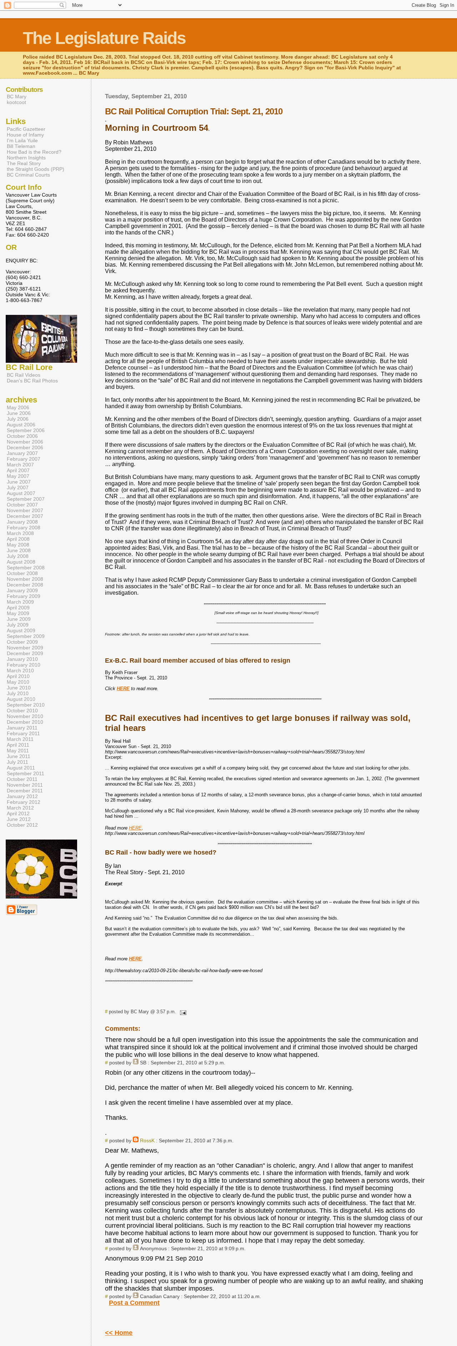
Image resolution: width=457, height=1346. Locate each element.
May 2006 (18, 407)
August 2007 (21, 493)
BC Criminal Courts (28, 175)
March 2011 (20, 739)
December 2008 (25, 585)
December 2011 (25, 790)
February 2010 (23, 665)
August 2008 (21, 562)
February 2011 (23, 733)
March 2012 (20, 808)
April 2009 (18, 607)
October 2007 (22, 505)
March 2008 (20, 533)
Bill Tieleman (21, 146)
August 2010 (21, 699)
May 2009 (18, 613)
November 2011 (25, 785)
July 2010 (18, 693)
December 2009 (25, 653)
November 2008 (25, 579)
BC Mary (16, 96)
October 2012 (22, 825)
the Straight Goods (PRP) (35, 169)
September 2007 (26, 499)
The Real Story (24, 163)
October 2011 (22, 779)
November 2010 (25, 716)
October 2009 (22, 642)
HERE (135, 828)
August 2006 (21, 424)
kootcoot (16, 102)
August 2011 (21, 768)
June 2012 (19, 819)
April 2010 (18, 676)
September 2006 (26, 430)
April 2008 (18, 539)
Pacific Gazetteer (26, 129)
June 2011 (18, 756)
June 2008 (19, 550)
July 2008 (18, 556)
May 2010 (18, 682)
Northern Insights (26, 157)
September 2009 (26, 636)
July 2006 (18, 419)
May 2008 (18, 545)
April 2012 (18, 813)
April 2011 (18, 745)
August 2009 (21, 630)
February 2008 (23, 527)
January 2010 (22, 659)
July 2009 (18, 625)
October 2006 (22, 436)
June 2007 (19, 482)
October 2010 (22, 710)
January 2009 (22, 590)
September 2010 (26, 705)
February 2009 (23, 596)
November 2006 (25, 442)
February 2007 (23, 459)
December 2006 (25, 447)
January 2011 (22, 728)
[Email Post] (181, 1011)
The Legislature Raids (104, 38)
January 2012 (22, 796)
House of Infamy (25, 135)
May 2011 (18, 750)
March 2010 (20, 670)
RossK (147, 1140)
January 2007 (22, 453)
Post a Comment (134, 1302)
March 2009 (20, 602)
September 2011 (25, 773)
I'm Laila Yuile (22, 140)
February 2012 (23, 802)
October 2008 (22, 573)
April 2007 (18, 470)
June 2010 (19, 688)
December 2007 (25, 516)
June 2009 (19, 619)
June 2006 (19, 413)
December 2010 (25, 722)
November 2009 (25, 647)
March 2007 (20, 464)
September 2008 (26, 567)
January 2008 (22, 522)
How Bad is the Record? (34, 152)
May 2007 (18, 476)
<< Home (118, 1332)
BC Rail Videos (23, 375)
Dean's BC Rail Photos (32, 380)
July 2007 (18, 487)
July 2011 (17, 762)
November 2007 (25, 510)
